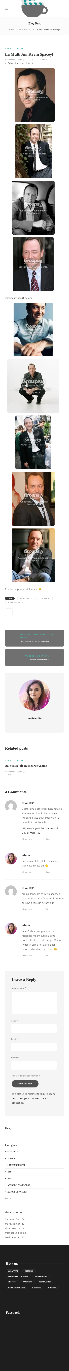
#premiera (27, 1282)
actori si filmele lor (19, 1185)
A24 (9, 1172)
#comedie (29, 1271)
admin (26, 855)
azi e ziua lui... (25, 29)
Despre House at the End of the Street (35, 641)
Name (14, 1021)
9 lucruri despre (16, 1165)
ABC (9, 1179)
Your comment (19, 988)
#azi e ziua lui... (43, 598)
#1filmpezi (13, 1152)
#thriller (37, 1287)
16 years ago (20, 60)
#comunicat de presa (18, 1276)
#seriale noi (45, 1282)
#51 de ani (24, 598)
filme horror (29, 635)
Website (15, 1057)
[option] (34, 765)
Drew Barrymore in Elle (39, 660)
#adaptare (13, 1271)
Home (11, 29)
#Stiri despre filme (17, 1287)
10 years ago (20, 772)
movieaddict (10, 60)
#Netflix (12, 1282)
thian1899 (28, 803)
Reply (48, 839)
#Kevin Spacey (14, 602)
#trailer (52, 1287)
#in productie (41, 1276)
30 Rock (12, 1158)
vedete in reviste (37, 656)
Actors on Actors (17, 1192)
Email (14, 1039)
